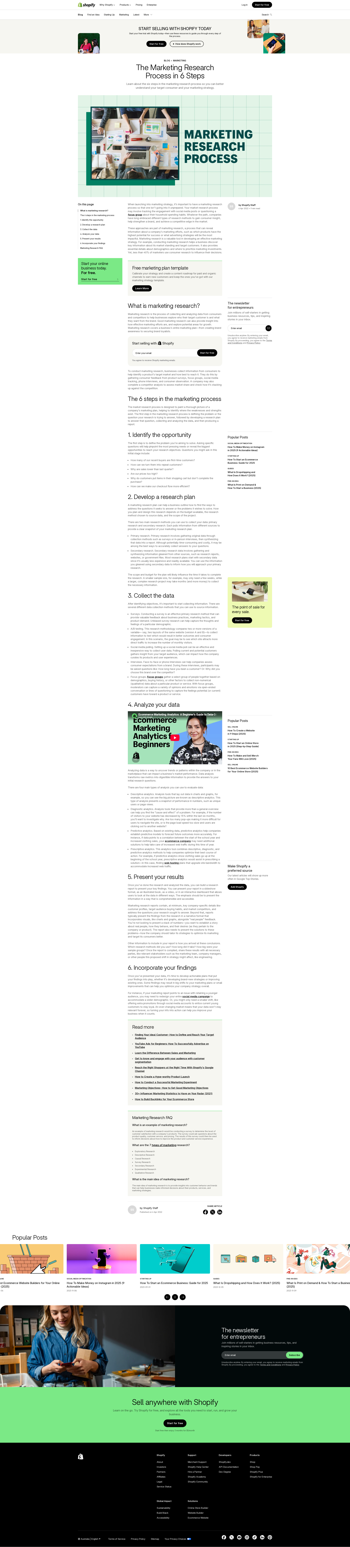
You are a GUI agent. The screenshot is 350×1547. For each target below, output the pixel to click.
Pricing (139, 4)
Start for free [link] (207, 352)
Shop (252, 1462)
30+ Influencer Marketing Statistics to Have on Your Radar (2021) (173, 1093)
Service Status (164, 1486)
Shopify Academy (197, 1476)
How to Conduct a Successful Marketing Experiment (166, 1082)
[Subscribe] (269, 328)
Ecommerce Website (198, 1517)
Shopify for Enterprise (261, 1476)
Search (265, 14)
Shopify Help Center (198, 1467)
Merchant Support (197, 1462)
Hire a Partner (195, 1471)
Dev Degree (225, 1471)
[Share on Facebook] (205, 1212)
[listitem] (175, 1266)
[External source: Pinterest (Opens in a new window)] (270, 1537)
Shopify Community (198, 1481)
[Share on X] (212, 1212)
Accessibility (163, 1517)
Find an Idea (93, 14)
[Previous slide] (167, 1297)
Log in (245, 4)
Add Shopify (237, 887)
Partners (161, 1471)
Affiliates (161, 1476)
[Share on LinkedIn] (219, 1212)
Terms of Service (116, 1539)
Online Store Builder (198, 1508)
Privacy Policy (253, 343)
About (160, 1462)
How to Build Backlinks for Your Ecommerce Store (164, 1099)
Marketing (124, 14)
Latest (136, 14)
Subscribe (294, 1355)
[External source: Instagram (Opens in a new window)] (247, 1537)
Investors (161, 1467)
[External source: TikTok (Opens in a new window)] (254, 1537)
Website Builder (196, 1512)
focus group (135, 214)
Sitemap (155, 1539)
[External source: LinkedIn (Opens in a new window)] (262, 1537)
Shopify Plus (256, 1471)
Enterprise (152, 4)
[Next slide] (183, 1297)
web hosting (171, 862)
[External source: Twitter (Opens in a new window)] (231, 1537)
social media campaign (196, 996)
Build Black (162, 1512)
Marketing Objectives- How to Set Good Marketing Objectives (171, 1087)
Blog (80, 14)
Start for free (262, 4)
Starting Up (109, 14)
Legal (159, 1481)
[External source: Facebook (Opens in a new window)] (224, 1537)
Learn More (142, 288)
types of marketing (164, 1145)
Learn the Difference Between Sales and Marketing (165, 1052)
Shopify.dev (225, 1462)
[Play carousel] (175, 1297)
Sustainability (163, 1508)
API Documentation (229, 1467)
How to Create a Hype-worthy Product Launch (162, 1076)
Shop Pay (255, 1467)
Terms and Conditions (270, 1365)
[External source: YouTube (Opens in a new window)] (239, 1537)
